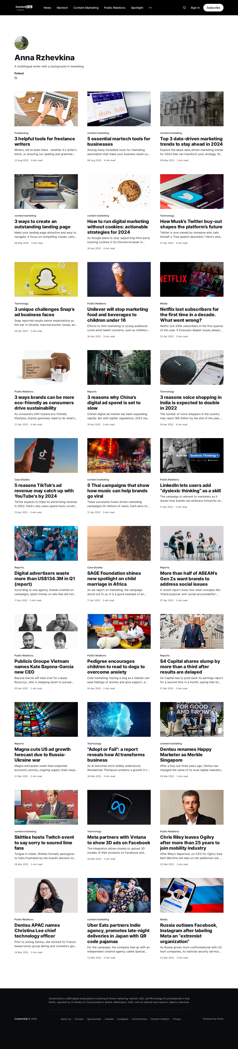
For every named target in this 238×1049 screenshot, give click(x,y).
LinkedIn (109, 1019)
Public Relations (114, 7)
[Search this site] (184, 7)
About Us (66, 1019)
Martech (62, 7)
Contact (79, 1019)
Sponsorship (94, 1019)
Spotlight (137, 7)
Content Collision (160, 1019)
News (47, 7)
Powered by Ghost (213, 1018)
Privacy (177, 1019)
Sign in (195, 7)
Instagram (123, 1019)
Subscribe (213, 7)
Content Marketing (86, 7)
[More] (150, 7)
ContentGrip (21, 1018)
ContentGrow (139, 1019)
